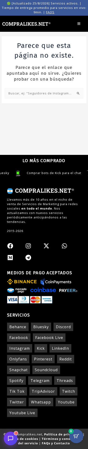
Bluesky (41, 326)
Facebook (18, 337)
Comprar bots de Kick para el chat (50, 173)
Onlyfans (18, 359)
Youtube (66, 402)
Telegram (40, 380)
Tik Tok (17, 391)
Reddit (65, 359)
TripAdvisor (43, 391)
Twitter (16, 402)
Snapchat (18, 369)
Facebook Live (49, 337)
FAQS (50, 12)
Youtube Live (22, 412)
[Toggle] (79, 23)
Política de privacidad (63, 434)
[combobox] (44, 93)
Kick (41, 348)
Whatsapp (41, 402)
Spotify (16, 380)
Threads (65, 380)
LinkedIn (60, 348)
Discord (63, 326)
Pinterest (43, 359)
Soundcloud (46, 369)
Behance (17, 326)
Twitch (68, 391)
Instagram (19, 348)
